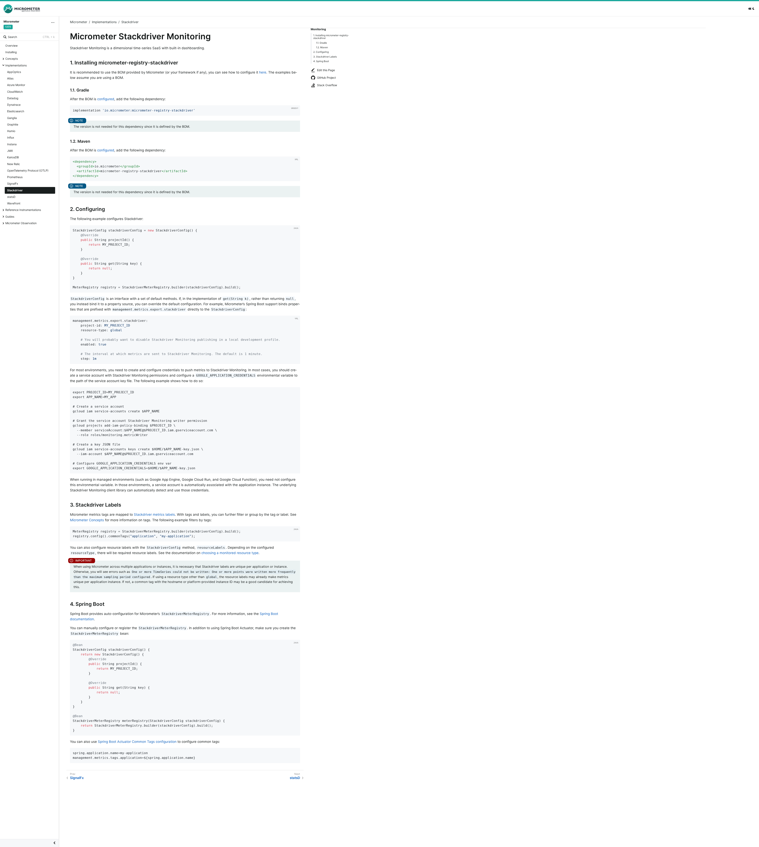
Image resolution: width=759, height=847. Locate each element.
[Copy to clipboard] (295, 111)
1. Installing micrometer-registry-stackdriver (331, 37)
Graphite (12, 124)
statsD (11, 196)
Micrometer (78, 22)
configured (105, 99)
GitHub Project (326, 77)
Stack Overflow (327, 85)
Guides (9, 216)
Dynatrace (14, 104)
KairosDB (13, 157)
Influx (10, 137)
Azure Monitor (16, 85)
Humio (11, 131)
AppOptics (14, 72)
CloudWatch (15, 91)
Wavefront (13, 203)
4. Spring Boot (321, 61)
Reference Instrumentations (23, 210)
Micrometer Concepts (87, 520)
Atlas (10, 78)
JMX (10, 150)
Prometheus (15, 177)
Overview (11, 45)
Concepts (11, 58)
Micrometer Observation (21, 223)
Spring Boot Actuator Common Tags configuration (137, 742)
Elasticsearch (15, 111)
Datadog (12, 98)
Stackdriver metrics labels (154, 515)
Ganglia (12, 118)
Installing (11, 52)
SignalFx (12, 183)
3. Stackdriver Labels (325, 56)
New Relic (13, 164)
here (262, 72)
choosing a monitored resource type (230, 553)
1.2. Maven (322, 47)
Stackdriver (15, 190)
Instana (12, 144)
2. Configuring (321, 51)
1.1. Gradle (321, 42)
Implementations (16, 65)
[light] (751, 9)
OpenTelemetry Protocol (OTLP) (27, 170)
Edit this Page (326, 70)
